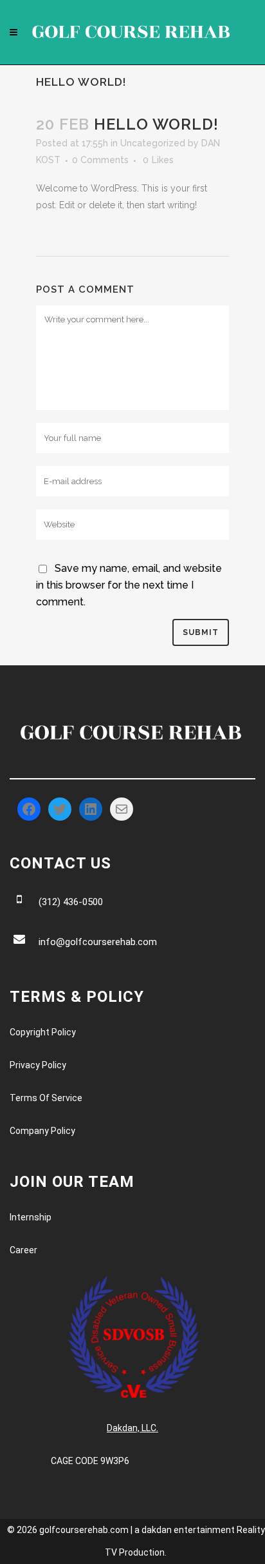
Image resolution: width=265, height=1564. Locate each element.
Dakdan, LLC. (132, 1428)
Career (23, 1250)
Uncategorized (152, 143)
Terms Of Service (46, 1098)
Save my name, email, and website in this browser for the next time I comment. (129, 585)
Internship (30, 1217)
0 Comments (100, 160)
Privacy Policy (38, 1065)
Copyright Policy (43, 1032)
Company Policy (42, 1131)
